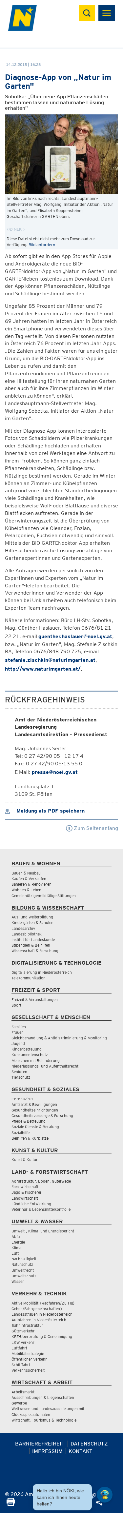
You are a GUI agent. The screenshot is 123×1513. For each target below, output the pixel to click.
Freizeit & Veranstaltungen (34, 999)
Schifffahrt (20, 1364)
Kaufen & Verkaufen (28, 878)
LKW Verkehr (22, 1342)
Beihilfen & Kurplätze (30, 1138)
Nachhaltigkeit (23, 1258)
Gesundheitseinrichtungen (34, 1110)
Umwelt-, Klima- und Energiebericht (42, 1230)
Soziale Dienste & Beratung (35, 1126)
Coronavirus (22, 1098)
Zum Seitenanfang (95, 828)
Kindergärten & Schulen (32, 922)
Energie (18, 1242)
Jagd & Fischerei (26, 1192)
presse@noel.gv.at (55, 772)
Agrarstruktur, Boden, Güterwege (41, 1181)
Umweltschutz (23, 1275)
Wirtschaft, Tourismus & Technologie (43, 1420)
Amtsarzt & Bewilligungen (34, 1104)
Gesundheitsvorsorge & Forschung (42, 1115)
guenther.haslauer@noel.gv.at (75, 636)
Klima (16, 1247)
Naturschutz (22, 1264)
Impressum (47, 1451)
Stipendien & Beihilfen (30, 945)
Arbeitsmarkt (22, 1391)
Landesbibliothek (26, 934)
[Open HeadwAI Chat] (105, 1495)
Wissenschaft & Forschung (34, 950)
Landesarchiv (23, 928)
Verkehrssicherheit (28, 1370)
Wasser (17, 1281)
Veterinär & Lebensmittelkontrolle (41, 1209)
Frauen (17, 1032)
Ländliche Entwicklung (31, 1203)
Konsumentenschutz (29, 1054)
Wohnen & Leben (26, 889)
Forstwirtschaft (24, 1186)
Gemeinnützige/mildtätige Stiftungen (43, 895)
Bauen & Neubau (26, 873)
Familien (18, 1026)
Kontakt (80, 1451)
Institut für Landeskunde (33, 939)
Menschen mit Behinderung (35, 1060)
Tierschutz (20, 1077)
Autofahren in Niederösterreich (38, 1319)
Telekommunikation (28, 977)
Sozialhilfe (20, 1132)
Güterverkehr (23, 1330)
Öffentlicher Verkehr (29, 1359)
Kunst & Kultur (24, 1159)
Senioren (19, 1071)
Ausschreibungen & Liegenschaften (42, 1397)
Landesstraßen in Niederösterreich (41, 1314)
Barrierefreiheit (40, 1444)
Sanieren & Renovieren (31, 884)
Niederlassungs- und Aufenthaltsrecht (44, 1066)
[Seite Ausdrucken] (10, 1504)
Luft (15, 1253)
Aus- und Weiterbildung (32, 916)
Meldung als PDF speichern (50, 811)
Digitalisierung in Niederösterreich (41, 972)
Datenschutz (89, 1444)
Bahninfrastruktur (27, 1325)
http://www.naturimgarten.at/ (43, 669)
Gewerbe (19, 1403)
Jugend (18, 1043)
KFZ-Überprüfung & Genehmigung (41, 1336)
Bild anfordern (42, 244)
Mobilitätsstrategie (27, 1353)
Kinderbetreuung (26, 1049)
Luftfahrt (19, 1348)
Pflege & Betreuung (28, 1121)
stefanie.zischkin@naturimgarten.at (50, 660)
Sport (16, 1005)
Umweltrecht (22, 1270)
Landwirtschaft (24, 1198)
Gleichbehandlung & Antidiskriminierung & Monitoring (59, 1037)
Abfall (16, 1236)
